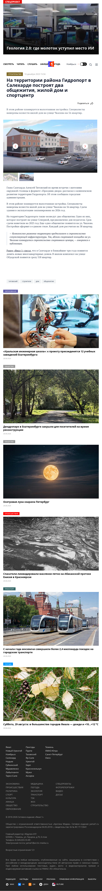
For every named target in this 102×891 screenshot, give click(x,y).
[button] (15, 146)
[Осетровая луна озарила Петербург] (51, 472)
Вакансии (37, 879)
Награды (24, 879)
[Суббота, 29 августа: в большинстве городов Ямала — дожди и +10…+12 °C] (51, 694)
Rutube (60, 884)
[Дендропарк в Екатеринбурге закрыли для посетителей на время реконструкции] (51, 396)
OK (34, 884)
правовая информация (71, 879)
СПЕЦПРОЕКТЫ (63, 783)
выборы (92, 879)
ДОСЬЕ (59, 794)
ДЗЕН (46, 884)
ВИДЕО (59, 791)
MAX (12, 884)
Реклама (51, 879)
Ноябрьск (71, 64)
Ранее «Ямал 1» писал (19, 250)
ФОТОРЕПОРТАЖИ (65, 787)
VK (23, 884)
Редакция (11, 879)
